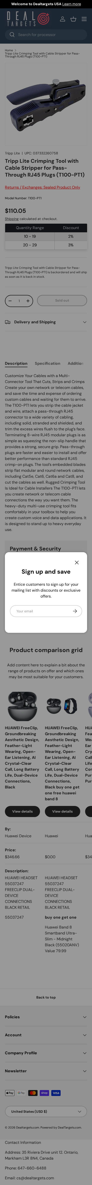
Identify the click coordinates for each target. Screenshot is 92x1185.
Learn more (71, 4)
